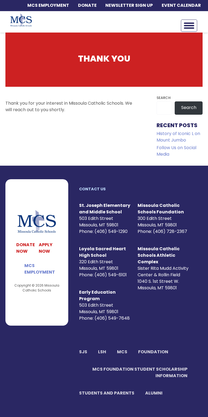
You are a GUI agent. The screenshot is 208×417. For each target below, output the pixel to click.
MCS (122, 352)
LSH (102, 352)
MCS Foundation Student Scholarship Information (139, 372)
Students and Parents (106, 393)
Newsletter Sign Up (129, 6)
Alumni (153, 393)
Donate (87, 6)
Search (164, 98)
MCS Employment (48, 6)
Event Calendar (181, 6)
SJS (83, 352)
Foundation (153, 352)
